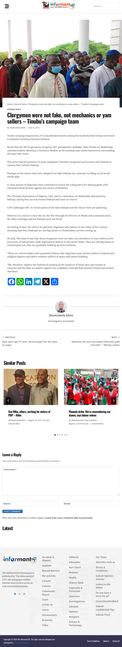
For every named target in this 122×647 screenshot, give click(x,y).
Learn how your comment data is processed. (69, 517)
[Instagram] (24, 594)
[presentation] (31, 387)
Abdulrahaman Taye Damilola (84, 420)
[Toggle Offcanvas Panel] (7, 6)
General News (14, 109)
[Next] (113, 400)
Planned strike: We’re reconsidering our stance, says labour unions (90, 413)
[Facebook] (15, 594)
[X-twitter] (20, 594)
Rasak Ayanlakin (18, 420)
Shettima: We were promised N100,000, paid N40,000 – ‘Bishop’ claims (96, 341)
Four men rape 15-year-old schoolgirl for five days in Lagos (29, 341)
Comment (10, 469)
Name (7, 503)
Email (67, 503)
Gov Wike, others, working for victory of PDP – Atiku (29, 413)
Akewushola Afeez (18, 128)
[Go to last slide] (8, 400)
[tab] (55, 435)
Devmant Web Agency (21, 642)
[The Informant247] (58, 6)
